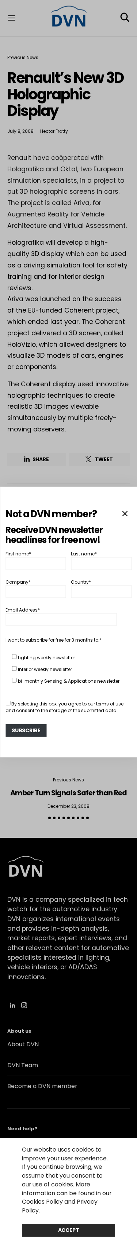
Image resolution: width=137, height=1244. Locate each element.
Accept (68, 1230)
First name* (18, 554)
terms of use (109, 704)
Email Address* (22, 610)
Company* (18, 582)
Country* (81, 582)
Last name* (84, 554)
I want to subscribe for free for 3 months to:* (53, 640)
